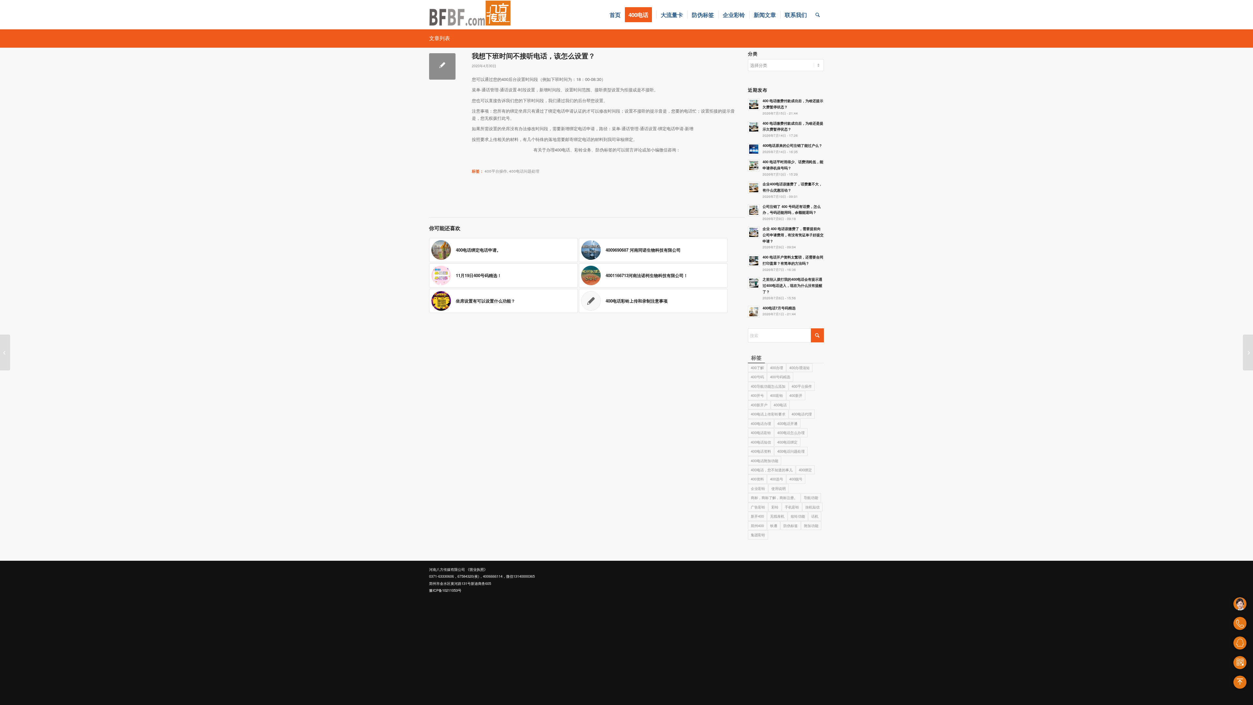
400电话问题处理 (524, 171)
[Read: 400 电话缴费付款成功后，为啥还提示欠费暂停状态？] (754, 104)
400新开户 (759, 404)
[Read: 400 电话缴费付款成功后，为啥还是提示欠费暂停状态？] (754, 127)
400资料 (757, 478)
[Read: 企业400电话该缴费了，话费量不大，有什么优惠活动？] (754, 188)
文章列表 (439, 38)
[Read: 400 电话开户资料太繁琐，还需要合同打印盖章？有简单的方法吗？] (754, 261)
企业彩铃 (758, 488)
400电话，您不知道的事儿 (772, 469)
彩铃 (775, 506)
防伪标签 (790, 525)
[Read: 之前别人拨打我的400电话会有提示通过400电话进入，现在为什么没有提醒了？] (754, 283)
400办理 (776, 367)
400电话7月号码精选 (779, 308)
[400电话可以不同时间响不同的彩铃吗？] (5, 352)
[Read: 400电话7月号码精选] (754, 312)
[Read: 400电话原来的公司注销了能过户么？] (754, 149)
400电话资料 (761, 451)
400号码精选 (780, 376)
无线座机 (777, 516)
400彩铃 (776, 395)
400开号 (757, 395)
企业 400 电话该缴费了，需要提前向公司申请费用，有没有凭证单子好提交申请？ (793, 234)
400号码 (757, 376)
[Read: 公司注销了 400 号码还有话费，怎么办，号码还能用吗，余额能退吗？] (754, 210)
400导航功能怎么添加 (768, 386)
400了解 (757, 367)
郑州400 (757, 525)
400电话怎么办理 (791, 432)
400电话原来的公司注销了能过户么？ (792, 145)
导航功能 (811, 497)
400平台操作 (496, 171)
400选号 (776, 478)
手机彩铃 (792, 506)
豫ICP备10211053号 (445, 590)
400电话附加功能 (764, 460)
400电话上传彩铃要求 (768, 413)
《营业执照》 (476, 569)
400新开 (795, 395)
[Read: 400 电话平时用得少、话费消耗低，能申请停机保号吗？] (754, 165)
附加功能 (811, 525)
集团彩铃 (758, 534)
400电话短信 (761, 442)
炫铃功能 (798, 516)
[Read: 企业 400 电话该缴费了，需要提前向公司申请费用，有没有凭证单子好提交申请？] (754, 232)
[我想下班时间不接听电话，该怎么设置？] (442, 66)
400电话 (780, 404)
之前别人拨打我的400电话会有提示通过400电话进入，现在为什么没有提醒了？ (792, 285)
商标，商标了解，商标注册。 (774, 497)
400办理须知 (799, 367)
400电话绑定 (787, 442)
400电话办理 (761, 423)
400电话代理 (802, 413)
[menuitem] (615, 14)
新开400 (757, 516)
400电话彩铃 (761, 432)
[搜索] (817, 14)
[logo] (470, 14)
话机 (814, 516)
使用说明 (778, 488)
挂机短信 (812, 506)
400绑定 (805, 469)
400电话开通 (787, 423)
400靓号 (795, 478)
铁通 (773, 525)
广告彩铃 (758, 506)
